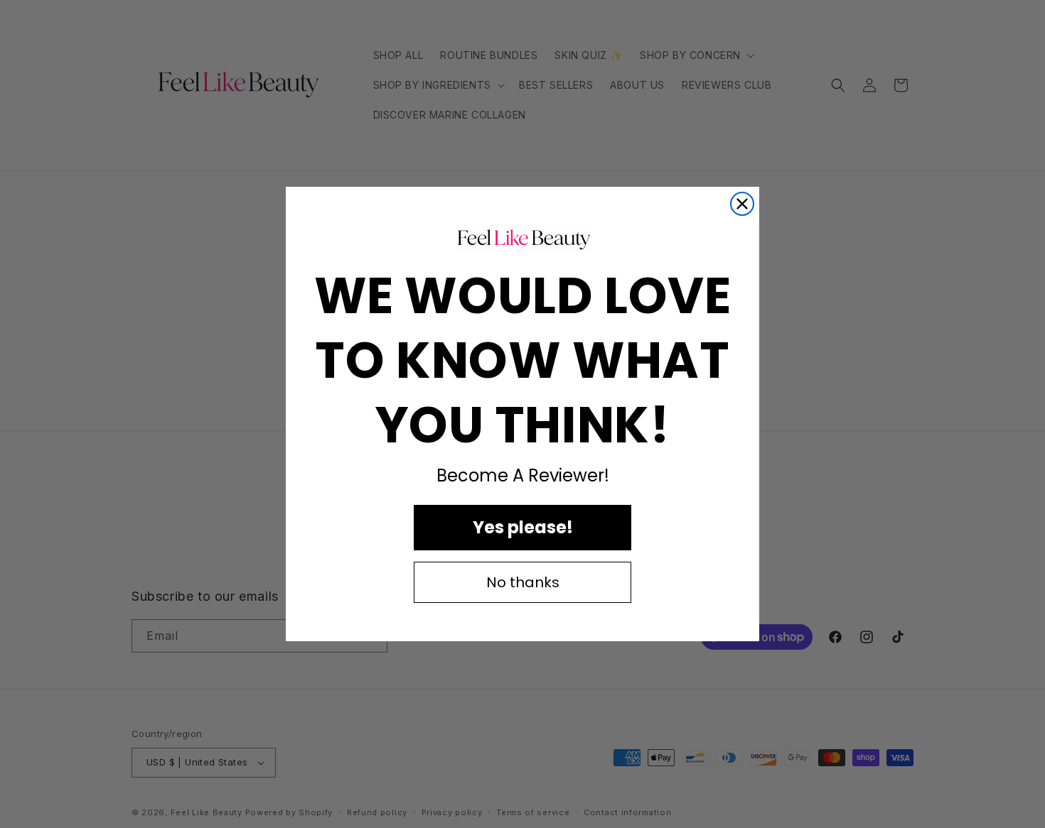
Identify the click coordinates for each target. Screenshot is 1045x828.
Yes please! (523, 527)
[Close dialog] (742, 203)
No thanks (522, 582)
